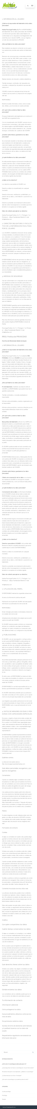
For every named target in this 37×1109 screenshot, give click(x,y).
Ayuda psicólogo (6, 1091)
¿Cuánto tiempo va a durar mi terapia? (11, 1075)
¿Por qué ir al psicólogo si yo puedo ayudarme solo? (15, 1079)
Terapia (4, 1099)
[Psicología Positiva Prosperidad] (9, 11)
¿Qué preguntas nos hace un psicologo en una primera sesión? (18, 1067)
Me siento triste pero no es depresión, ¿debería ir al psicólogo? (17, 1071)
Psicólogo (4, 1095)
